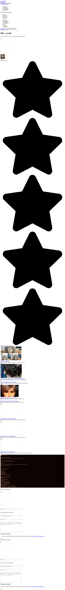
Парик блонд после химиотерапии (8, 436)
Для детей (5, 10)
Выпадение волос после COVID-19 (8, 485)
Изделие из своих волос (6, 483)
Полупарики (3, 472)
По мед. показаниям (5, 482)
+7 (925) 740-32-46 (4, 4)
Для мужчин (5, 7)
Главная (4, 6)
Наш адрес (3, 2)
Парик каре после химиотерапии (8, 451)
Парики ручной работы (6, 476)
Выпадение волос (4, 479)
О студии (5, 16)
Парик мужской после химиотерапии (9, 397)
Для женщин (6, 8)
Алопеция (3, 480)
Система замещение (5, 474)
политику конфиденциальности (37, 536)
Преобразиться (4, 484)
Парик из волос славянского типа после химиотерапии (12, 378)
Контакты (5, 17)
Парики (2, 471)
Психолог (5, 15)
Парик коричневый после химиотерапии (9, 401)
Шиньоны (3, 473)
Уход (4, 14)
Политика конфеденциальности (7, 460)
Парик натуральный (5, 361)
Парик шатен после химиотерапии (8, 418)
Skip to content (4, 1)
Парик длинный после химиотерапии (9, 382)
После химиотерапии (5, 481)
